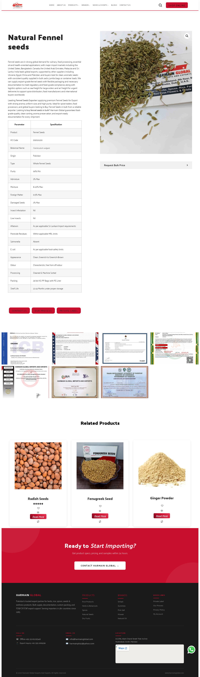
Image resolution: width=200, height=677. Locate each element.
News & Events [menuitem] (101, 5)
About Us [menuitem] (61, 5)
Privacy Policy (159, 609)
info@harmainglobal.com (81, 639)
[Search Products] (160, 5)
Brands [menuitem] (86, 5)
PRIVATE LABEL (69, 311)
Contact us (19, 311)
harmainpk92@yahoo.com (82, 643)
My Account (158, 613)
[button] (187, 36)
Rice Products (88, 601)
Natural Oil (122, 618)
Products (88, 595)
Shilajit (120, 601)
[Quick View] (38, 512)
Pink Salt (121, 610)
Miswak (121, 614)
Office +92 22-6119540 (30, 639)
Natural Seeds (87, 614)
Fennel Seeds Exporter (26, 100)
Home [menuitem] (51, 5)
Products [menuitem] (73, 5)
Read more (38, 516)
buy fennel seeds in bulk (38, 110)
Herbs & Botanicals (90, 605)
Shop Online (176, 5)
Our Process (43, 311)
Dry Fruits (86, 618)
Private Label (158, 601)
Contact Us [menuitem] (125, 5)
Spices (84, 610)
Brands (122, 595)
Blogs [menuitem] (114, 5)
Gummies (121, 605)
